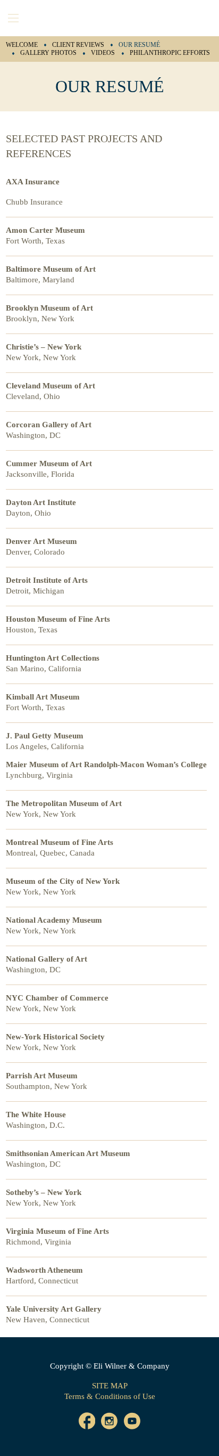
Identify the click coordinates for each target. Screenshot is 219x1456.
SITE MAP (110, 1385)
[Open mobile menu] (13, 18)
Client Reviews (78, 44)
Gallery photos (48, 52)
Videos (103, 52)
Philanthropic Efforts (170, 52)
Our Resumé (139, 44)
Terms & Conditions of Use (109, 1396)
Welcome (22, 44)
